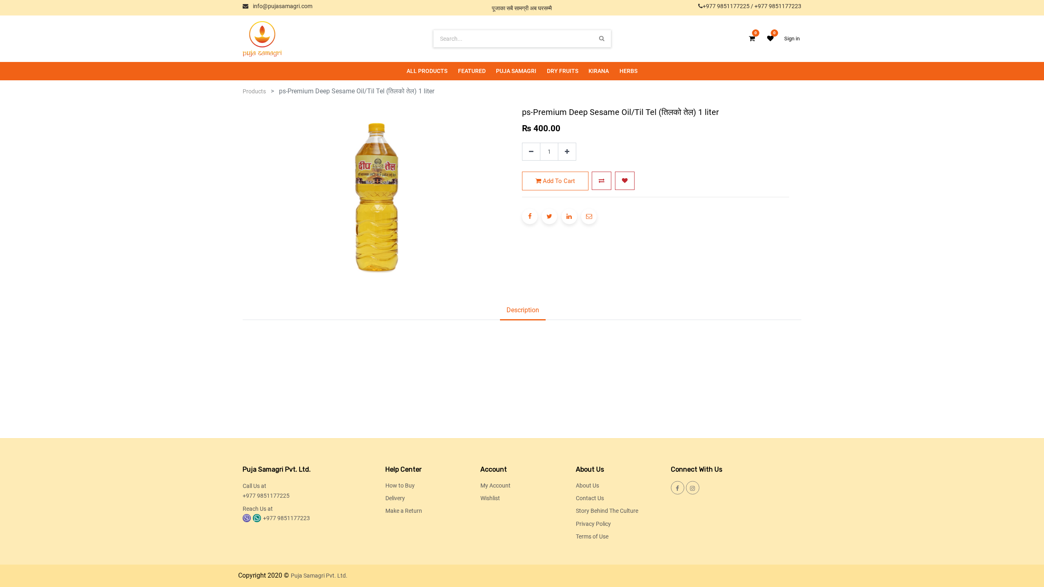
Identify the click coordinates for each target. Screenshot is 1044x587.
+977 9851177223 (777, 6)
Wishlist (490, 498)
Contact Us (590, 498)
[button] (601, 181)
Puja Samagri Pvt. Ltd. (319, 575)
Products (254, 91)
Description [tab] (523, 310)
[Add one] (567, 152)
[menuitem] (427, 71)
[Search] (602, 38)
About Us (587, 485)
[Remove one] (531, 152)
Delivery (395, 498)
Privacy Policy (593, 524)
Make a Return (403, 511)
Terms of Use (592, 536)
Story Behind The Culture (607, 511)
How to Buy (400, 485)
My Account (495, 485)
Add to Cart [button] (558, 181)
